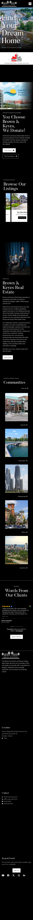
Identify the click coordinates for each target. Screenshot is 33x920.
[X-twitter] (13, 875)
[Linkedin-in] (24, 875)
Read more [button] (5, 616)
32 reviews (19, 631)
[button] (30, 3)
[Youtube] (3, 875)
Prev (5, 207)
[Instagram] (19, 875)
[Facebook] (8, 875)
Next (28, 207)
